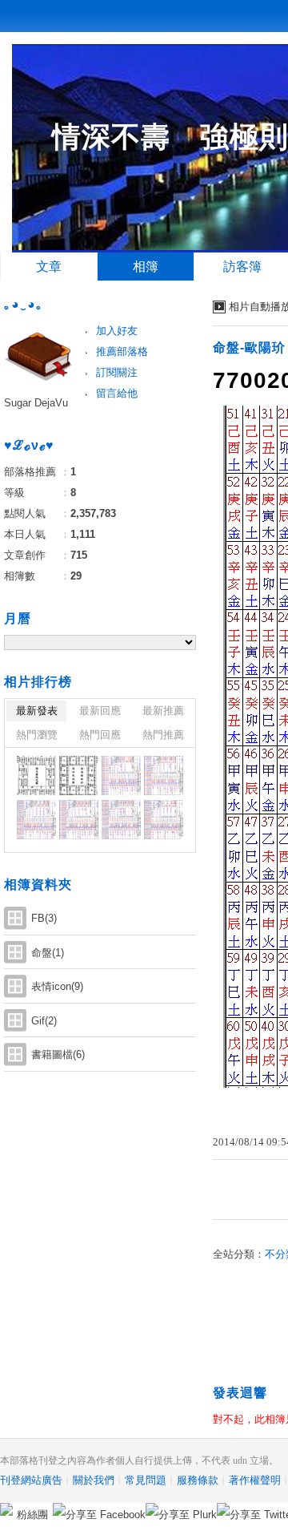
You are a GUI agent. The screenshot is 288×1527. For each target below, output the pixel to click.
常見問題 (145, 1480)
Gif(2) (44, 1021)
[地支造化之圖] (36, 775)
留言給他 (117, 393)
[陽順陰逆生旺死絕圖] (78, 775)
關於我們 (93, 1480)
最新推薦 (163, 711)
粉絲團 (32, 1515)
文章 (49, 266)
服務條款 (197, 1480)
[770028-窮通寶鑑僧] (121, 819)
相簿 (145, 266)
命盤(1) (47, 953)
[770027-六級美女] (163, 819)
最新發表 (37, 711)
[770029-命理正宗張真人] (78, 819)
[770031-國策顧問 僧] (163, 775)
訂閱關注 (117, 372)
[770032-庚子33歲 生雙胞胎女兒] (121, 775)
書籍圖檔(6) (58, 1054)
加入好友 (117, 331)
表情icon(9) (57, 986)
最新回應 (100, 711)
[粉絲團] (6, 1509)
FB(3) (44, 918)
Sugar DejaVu (36, 403)
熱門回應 (100, 735)
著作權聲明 (255, 1480)
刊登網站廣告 (31, 1480)
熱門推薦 (163, 735)
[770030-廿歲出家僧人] (36, 819)
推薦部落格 (122, 351)
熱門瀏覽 (37, 735)
